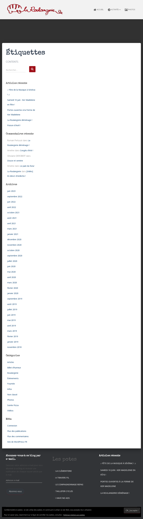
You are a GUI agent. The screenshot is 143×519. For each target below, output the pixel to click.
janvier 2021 (12, 234)
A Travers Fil (62, 477)
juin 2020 (11, 266)
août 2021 (12, 218)
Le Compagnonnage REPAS (69, 484)
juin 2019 (11, 315)
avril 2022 (11, 207)
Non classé (12, 394)
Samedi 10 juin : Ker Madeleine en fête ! (117, 472)
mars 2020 (12, 282)
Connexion (12, 425)
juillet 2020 (12, 261)
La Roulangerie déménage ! (19, 120)
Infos (9, 389)
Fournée (11, 383)
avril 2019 (11, 325)
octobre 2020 (13, 250)
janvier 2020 (12, 293)
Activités (115, 9)
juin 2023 (11, 191)
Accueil (100, 9)
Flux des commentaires (18, 436)
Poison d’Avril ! (13, 125)
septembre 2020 (14, 255)
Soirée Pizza (13, 405)
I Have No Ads (62, 498)
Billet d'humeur (14, 367)
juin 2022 (11, 201)
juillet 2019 (12, 309)
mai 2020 (11, 271)
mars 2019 (12, 331)
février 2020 (12, 288)
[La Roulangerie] (35, 9)
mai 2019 (11, 320)
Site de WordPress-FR (17, 441)
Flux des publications (16, 431)
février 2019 (12, 336)
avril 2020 (11, 277)
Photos (131, 9)
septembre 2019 (14, 298)
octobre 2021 (13, 212)
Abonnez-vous (15, 491)
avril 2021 (11, 223)
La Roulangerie (14, 171)
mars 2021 (12, 228)
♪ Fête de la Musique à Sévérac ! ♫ (118, 463)
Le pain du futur (27, 166)
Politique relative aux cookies (74, 515)
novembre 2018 (14, 347)
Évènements (13, 378)
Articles (10, 362)
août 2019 (12, 304)
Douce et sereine (15, 160)
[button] (120, 9)
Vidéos (10, 410)
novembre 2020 (14, 245)
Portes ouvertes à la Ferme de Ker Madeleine (117, 484)
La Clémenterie (63, 471)
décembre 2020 (14, 239)
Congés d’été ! (26, 150)
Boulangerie (12, 373)
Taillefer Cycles (64, 491)
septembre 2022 (14, 196)
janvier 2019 (12, 341)
